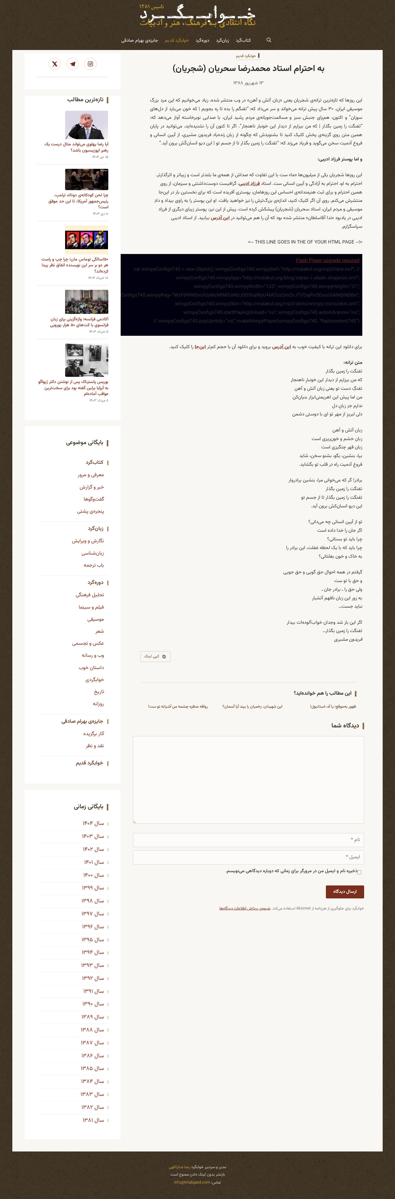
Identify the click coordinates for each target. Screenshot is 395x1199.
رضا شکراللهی (179, 1167)
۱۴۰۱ (88, 862)
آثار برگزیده (93, 734)
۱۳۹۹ (87, 888)
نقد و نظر (95, 746)
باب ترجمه (94, 565)
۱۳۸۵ (87, 1068)
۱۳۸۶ (87, 1056)
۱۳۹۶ (87, 927)
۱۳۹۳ (87, 965)
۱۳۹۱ (88, 991)
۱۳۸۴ (87, 1081)
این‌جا (200, 347)
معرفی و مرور (91, 475)
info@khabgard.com (192, 1183)
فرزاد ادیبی (249, 183)
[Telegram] (72, 64)
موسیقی (95, 619)
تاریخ (99, 692)
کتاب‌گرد (243, 40)
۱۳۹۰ (87, 1004)
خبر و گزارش (92, 487)
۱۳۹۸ (87, 901)
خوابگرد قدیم (177, 40)
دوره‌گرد (202, 40)
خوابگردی (94, 680)
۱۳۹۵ (87, 940)
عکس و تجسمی (88, 643)
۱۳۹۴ (87, 952)
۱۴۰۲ (88, 849)
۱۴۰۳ (87, 836)
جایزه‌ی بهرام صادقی (139, 40)
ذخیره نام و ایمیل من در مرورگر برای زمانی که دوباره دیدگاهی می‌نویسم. (291, 871)
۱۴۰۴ (88, 823)
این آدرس (220, 218)
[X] (54, 64)
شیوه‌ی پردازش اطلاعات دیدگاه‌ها (244, 908)
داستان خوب (91, 668)
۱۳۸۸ (87, 1030)
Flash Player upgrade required (328, 260)
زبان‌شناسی (92, 553)
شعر (99, 631)
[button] (268, 40)
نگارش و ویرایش (88, 541)
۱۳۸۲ (87, 1107)
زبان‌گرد (222, 40)
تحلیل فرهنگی (90, 595)
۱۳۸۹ (87, 1017)
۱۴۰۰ (88, 875)
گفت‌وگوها (94, 499)
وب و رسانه (93, 656)
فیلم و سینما (91, 607)
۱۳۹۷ (87, 914)
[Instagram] (90, 64)
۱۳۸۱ (88, 1120)
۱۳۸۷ (87, 1043)
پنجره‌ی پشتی (90, 511)
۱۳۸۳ (87, 1094)
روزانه (98, 704)
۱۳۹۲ (87, 978)
